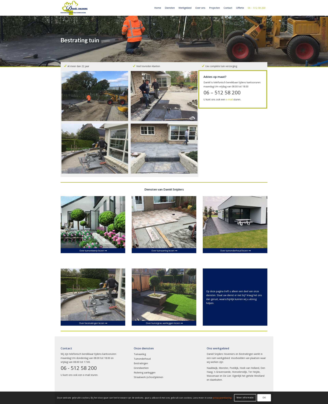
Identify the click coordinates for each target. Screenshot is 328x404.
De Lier (227, 375)
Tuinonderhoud (142, 358)
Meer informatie (245, 397)
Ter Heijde (254, 371)
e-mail (229, 99)
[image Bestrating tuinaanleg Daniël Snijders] (96, 97)
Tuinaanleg (140, 354)
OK (264, 397)
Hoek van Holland (249, 368)
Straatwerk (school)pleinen (148, 377)
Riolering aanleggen (144, 372)
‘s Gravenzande (222, 371)
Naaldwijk (212, 368)
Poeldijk (234, 368)
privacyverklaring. (222, 397)
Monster (223, 368)
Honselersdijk (239, 371)
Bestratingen (141, 363)
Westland (259, 375)
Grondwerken (141, 368)
